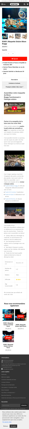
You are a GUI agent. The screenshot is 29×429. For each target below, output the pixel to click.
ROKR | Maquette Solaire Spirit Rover (20, 325)
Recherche (3, 374)
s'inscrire (24, 405)
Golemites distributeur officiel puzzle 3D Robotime (13, 397)
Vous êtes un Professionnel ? (8, 392)
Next (25, 20)
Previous (4, 20)
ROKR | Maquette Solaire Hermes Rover (8, 346)
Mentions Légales (5, 377)
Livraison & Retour (5, 382)
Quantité (4, 50)
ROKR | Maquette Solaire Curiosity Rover (8, 324)
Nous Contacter (5, 390)
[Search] (24, 4)
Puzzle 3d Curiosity (10, 192)
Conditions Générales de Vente (8, 379)
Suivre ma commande (8, 360)
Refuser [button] (5, 426)
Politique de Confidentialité (7, 384)
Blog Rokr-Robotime (6, 395)
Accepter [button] (13, 426)
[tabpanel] (5, 36)
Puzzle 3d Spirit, (9, 194)
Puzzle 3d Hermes (10, 199)
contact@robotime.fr (8, 362)
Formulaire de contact (7, 369)
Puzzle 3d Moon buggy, (11, 186)
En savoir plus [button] (7, 422)
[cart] (27, 4)
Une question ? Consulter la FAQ (9, 387)
